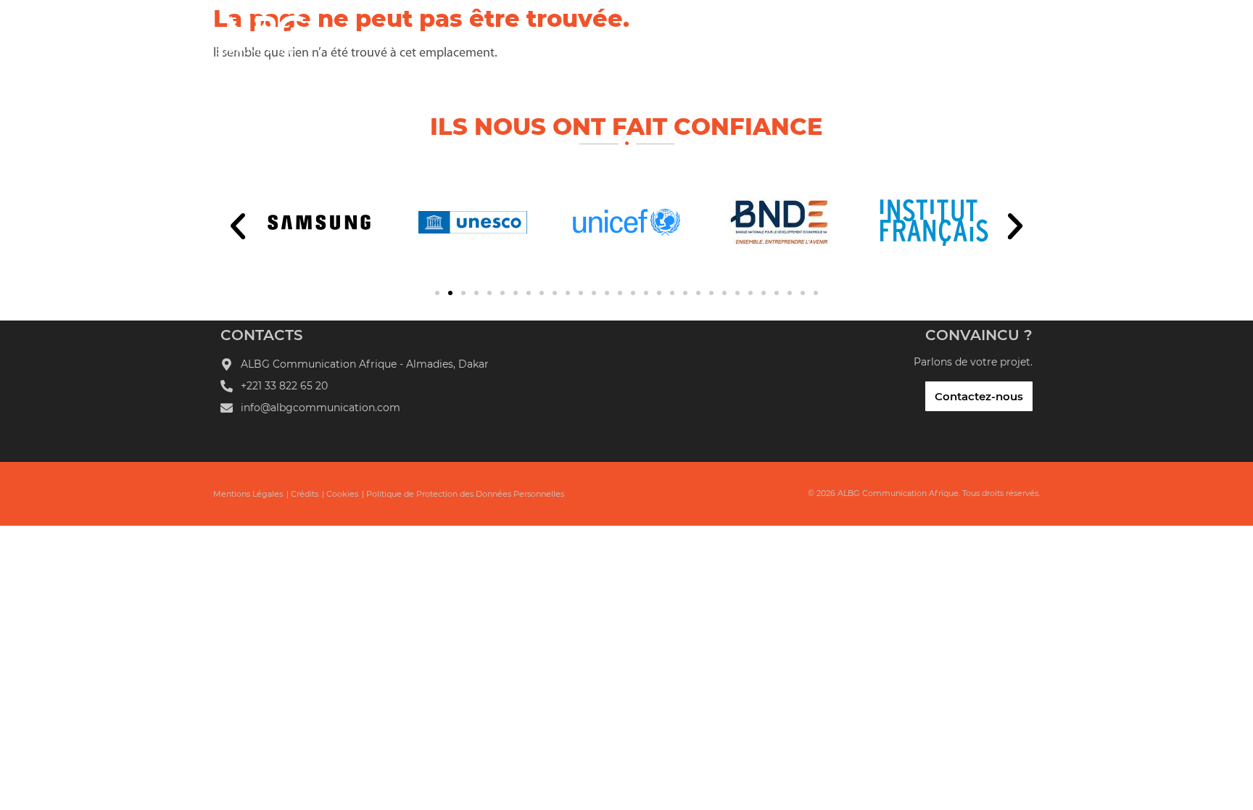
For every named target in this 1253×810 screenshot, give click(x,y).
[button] (237, 226)
